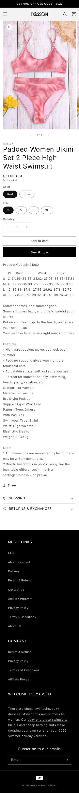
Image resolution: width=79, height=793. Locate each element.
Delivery (14, 571)
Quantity (8, 219)
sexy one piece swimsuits (47, 719)
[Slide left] (30, 135)
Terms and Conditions (23, 670)
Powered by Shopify (47, 785)
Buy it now (39, 252)
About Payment (19, 562)
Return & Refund (20, 580)
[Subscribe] (66, 759)
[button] (5, 14)
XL (47, 210)
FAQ (11, 553)
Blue (27, 194)
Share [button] (12, 485)
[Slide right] (48, 135)
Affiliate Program (20, 598)
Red (10, 194)
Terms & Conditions (22, 617)
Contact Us (16, 589)
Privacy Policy (18, 608)
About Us (14, 626)
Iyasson (33, 785)
